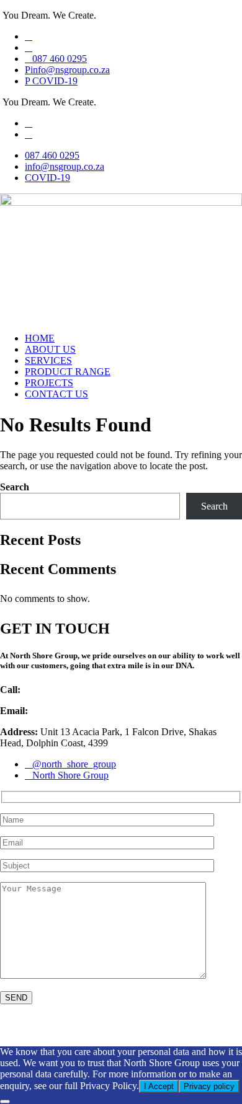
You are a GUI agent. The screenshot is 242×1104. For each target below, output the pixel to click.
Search (14, 487)
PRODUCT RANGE (67, 371)
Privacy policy (209, 1086)
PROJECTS (49, 383)
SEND (16, 997)
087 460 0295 (50, 689)
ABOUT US (50, 349)
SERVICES (48, 360)
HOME (40, 338)
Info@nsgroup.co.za (70, 710)
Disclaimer (23, 1030)
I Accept (159, 1086)
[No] (5, 1101)
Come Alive (124, 1030)
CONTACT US (56, 394)
